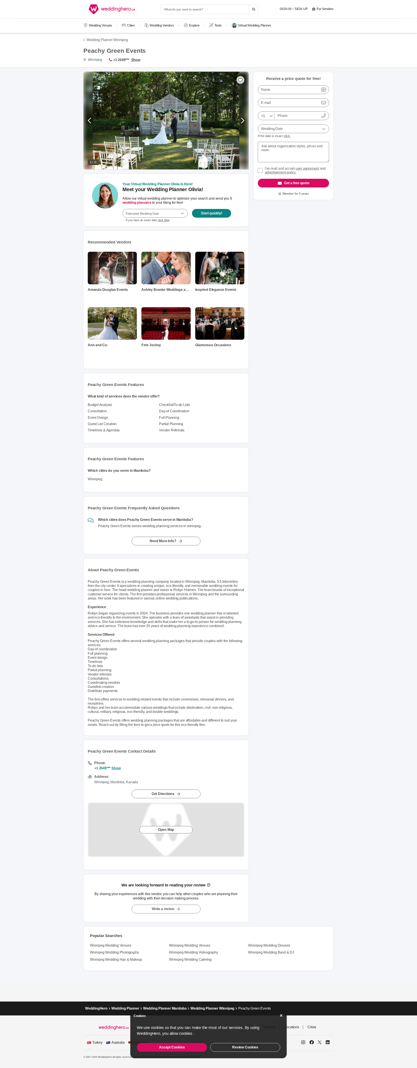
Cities (131, 25)
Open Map (166, 829)
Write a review (163, 909)
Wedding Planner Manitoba (165, 1008)
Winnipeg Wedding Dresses (269, 945)
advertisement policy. (280, 172)
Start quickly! (211, 213)
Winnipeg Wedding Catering (190, 959)
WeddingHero (96, 1008)
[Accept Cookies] (281, 1015)
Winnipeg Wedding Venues (110, 945)
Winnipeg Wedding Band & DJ (271, 952)
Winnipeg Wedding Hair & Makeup (116, 959)
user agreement (307, 168)
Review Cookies (245, 1047)
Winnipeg (94, 59)
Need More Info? (163, 541)
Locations (292, 1027)
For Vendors (325, 9)
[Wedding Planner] (105, 200)
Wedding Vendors (162, 25)
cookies (186, 1033)
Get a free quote (296, 183)
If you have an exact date (147, 220)
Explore (194, 25)
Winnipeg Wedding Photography (114, 952)
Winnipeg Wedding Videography (193, 952)
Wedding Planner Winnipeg (107, 40)
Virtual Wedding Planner (254, 25)
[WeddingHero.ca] (112, 9)
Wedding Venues (100, 25)
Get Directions (163, 794)
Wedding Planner (125, 1008)
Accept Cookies (172, 1047)
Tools (218, 25)
